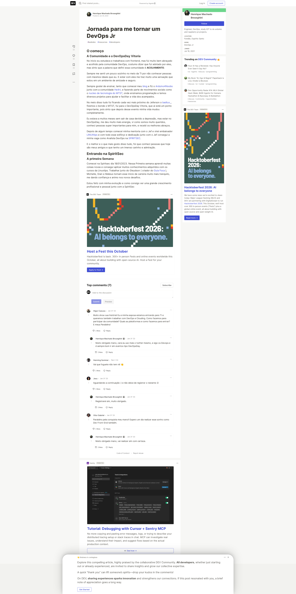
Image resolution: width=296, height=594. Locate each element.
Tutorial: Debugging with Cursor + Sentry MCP (126, 528)
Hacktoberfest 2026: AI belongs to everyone (200, 189)
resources (102, 42)
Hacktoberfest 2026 (193, 203)
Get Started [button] (84, 589)
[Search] (80, 3)
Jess (95, 378)
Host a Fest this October (107, 251)
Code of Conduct (123, 453)
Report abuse (138, 453)
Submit (96, 301)
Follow (204, 23)
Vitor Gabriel (98, 415)
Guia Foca (159, 170)
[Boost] (73, 73)
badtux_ (166, 102)
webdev (92, 42)
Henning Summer (101, 360)
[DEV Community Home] (73, 3)
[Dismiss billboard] (228, 557)
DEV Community (207, 59)
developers (114, 42)
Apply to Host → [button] (96, 270)
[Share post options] (73, 82)
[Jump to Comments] (73, 56)
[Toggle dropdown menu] (171, 194)
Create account (216, 3)
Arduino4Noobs (164, 86)
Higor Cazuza (99, 311)
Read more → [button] (192, 218)
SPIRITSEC (134, 138)
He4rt (117, 89)
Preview (108, 301)
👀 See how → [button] (130, 550)
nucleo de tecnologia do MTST (105, 93)
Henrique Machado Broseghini (106, 13)
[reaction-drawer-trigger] (74, 47)
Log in (202, 3)
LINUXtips (92, 134)
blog (145, 86)
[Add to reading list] (73, 65)
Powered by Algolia (146, 3)
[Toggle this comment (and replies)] (89, 315)
